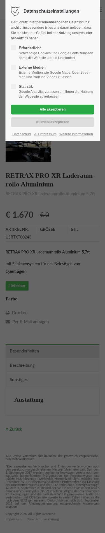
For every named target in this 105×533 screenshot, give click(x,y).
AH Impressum (45, 134)
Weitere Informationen (76, 134)
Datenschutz (21, 134)
